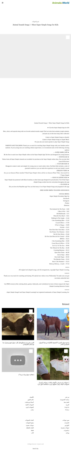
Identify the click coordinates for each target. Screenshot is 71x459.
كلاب (32, 433)
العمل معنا (66, 402)
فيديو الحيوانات (35, 21)
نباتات (32, 410)
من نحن (67, 397)
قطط (32, 430)
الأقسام (32, 397)
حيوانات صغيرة (30, 425)
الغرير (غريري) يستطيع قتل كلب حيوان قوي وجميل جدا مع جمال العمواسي (14, 10)
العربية (67, 404)
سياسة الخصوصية (64, 399)
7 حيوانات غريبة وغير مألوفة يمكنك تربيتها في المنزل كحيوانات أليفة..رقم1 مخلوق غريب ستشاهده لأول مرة (53, 383)
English (67, 407)
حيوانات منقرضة (65, 428)
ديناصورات (66, 430)
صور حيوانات (66, 420)
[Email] (31, 29)
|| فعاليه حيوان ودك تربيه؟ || (26, 374)
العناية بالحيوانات (29, 420)
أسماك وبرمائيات (29, 402)
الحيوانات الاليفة (30, 404)
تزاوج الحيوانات (30, 422)
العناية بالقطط (30, 428)
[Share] (46, 29)
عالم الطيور (31, 399)
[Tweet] (41, 29)
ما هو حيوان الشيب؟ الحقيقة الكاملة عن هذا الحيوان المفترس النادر (48, 10)
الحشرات (66, 422)
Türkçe (67, 410)
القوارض (67, 425)
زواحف (67, 433)
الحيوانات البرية (30, 407)
